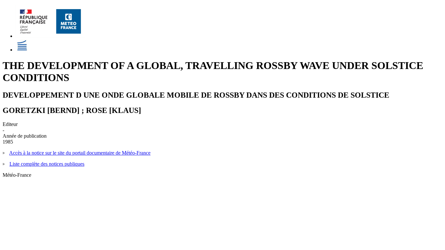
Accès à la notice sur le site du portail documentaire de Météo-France (80, 153)
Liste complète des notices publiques (46, 164)
